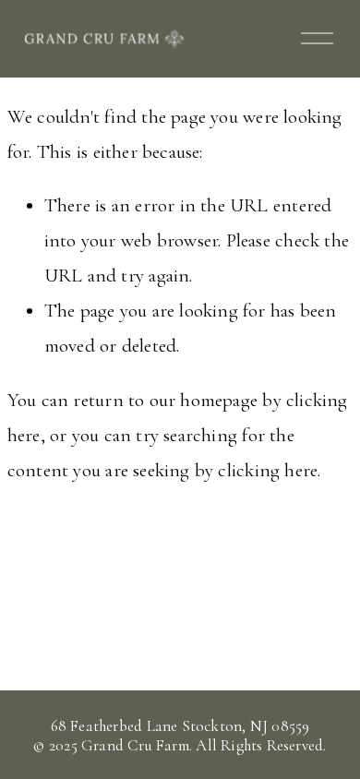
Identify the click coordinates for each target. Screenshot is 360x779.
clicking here (268, 470)
